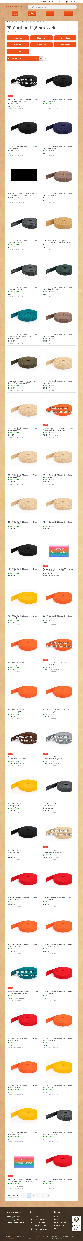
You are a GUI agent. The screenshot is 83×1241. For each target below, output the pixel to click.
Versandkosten (10, 1238)
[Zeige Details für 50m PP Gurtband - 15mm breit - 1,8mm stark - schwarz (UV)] (24, 128)
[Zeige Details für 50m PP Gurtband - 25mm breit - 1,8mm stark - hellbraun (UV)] (59, 175)
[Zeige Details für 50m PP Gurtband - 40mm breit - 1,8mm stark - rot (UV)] (24, 879)
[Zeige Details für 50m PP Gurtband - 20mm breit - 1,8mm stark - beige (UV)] (24, 504)
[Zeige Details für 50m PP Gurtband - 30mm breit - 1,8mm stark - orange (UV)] (24, 692)
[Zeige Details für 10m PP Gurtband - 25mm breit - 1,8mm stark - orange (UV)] (24, 1067)
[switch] (76, 1229)
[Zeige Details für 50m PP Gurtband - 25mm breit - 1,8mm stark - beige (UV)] (24, 457)
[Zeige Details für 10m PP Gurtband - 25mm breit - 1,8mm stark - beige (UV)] (59, 457)
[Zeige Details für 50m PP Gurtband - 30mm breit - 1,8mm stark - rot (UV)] (24, 1020)
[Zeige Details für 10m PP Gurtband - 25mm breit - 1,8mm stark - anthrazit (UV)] (59, 786)
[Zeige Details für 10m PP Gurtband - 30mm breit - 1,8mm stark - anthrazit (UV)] (59, 1114)
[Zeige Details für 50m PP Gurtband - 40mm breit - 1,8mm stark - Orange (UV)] (59, 598)
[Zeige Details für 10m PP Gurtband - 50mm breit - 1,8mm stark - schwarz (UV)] (24, 551)
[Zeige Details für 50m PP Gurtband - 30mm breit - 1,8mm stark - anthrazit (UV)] (24, 269)
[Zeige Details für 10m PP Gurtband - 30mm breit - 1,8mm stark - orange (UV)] (59, 692)
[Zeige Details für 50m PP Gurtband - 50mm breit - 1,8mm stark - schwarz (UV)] (24, 832)
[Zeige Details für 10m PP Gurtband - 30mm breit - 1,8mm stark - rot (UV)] (59, 973)
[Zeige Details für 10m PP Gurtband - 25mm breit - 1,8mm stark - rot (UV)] (59, 1161)
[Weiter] (48, 1195)
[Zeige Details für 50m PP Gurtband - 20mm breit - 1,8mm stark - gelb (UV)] (24, 786)
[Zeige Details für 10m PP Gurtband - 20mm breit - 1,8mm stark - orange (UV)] (59, 926)
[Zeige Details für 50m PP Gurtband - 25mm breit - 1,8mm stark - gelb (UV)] (59, 1067)
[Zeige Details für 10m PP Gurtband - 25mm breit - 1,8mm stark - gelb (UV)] (24, 1114)
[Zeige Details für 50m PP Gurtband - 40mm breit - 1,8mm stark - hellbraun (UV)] (59, 316)
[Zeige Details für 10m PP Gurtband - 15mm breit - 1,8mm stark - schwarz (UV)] (59, 81)
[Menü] (80, 1217)
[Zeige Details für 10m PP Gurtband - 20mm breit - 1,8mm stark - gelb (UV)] (24, 598)
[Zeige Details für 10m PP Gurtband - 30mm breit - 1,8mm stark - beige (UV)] (24, 410)
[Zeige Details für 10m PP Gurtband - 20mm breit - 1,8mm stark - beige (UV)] (59, 504)
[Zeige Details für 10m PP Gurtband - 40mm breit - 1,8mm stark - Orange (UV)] (24, 645)
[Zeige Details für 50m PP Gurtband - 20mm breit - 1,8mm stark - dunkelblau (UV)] (59, 128)
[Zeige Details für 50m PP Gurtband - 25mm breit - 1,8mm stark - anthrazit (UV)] (24, 222)
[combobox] (52, 7)
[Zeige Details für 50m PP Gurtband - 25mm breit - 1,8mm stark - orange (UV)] (59, 1020)
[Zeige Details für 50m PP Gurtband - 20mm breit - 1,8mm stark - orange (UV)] (24, 926)
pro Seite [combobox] (13, 1195)
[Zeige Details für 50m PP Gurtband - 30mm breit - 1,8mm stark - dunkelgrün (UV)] (59, 269)
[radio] (41, 58)
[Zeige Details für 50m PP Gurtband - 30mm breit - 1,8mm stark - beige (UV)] (59, 363)
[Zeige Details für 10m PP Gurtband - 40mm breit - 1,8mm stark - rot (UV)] (59, 879)
